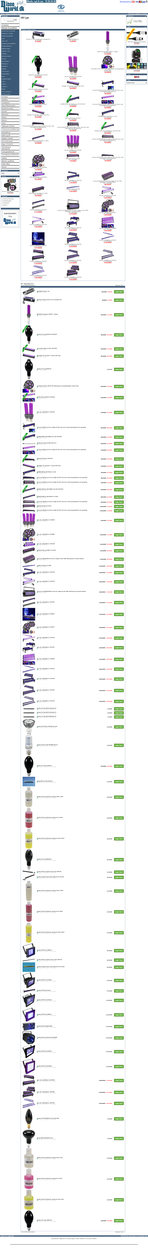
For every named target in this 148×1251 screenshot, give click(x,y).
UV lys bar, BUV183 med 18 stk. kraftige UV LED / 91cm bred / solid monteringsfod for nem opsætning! (107, 158)
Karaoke (4, 111)
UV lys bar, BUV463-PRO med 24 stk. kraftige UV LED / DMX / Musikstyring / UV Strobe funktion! (107, 181)
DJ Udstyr (5, 97)
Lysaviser (4, 84)
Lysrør (3, 38)
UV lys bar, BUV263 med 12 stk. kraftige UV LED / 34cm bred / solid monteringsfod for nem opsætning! (73, 128)
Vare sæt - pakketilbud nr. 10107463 (73, 277)
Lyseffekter (4, 53)
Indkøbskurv (138, 13)
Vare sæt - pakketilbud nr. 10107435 (107, 195)
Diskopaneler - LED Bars (7, 33)
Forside (2, 13)
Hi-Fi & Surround (7, 141)
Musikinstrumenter (7, 108)
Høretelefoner (6, 132)
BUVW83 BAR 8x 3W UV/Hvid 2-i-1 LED (107, 116)
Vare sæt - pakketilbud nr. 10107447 (38, 209)
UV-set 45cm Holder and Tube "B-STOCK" (38, 89)
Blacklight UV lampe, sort (73, 39)
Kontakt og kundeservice (8, 198)
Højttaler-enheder (7, 138)
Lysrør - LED (4, 41)
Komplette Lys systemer (7, 36)
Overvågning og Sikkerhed (10, 154)
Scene (4, 123)
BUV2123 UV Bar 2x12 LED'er (73, 158)
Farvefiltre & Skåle (6, 79)
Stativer (4, 117)
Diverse (4, 167)
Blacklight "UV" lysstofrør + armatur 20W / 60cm (38, 114)
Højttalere (5, 99)
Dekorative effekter (6, 56)
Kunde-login (131, 13)
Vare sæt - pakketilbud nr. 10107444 (107, 260)
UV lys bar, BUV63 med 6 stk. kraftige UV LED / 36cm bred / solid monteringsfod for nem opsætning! (108, 91)
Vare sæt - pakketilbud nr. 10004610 (38, 245)
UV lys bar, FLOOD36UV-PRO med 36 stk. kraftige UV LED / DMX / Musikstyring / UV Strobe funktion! (72, 211)
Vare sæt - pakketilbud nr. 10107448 (38, 177)
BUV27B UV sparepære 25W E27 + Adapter (107, 51)
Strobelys (4, 68)
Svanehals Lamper (6, 94)
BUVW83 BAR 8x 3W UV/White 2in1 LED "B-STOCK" (73, 104)
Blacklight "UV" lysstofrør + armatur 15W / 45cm (73, 86)
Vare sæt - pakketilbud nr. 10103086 (38, 167)
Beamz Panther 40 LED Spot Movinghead (137, 69)
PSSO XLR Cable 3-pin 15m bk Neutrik (137, 41)
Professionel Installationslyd (10, 129)
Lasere (3, 76)
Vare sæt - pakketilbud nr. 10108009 (10, 191)
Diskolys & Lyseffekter (11, 13)
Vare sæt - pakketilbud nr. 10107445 (73, 244)
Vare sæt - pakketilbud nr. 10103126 (73, 76)
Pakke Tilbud (6, 164)
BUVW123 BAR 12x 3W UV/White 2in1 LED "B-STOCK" (108, 130)
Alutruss (4, 120)
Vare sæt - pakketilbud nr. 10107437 (73, 227)
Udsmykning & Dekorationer (6, 148)
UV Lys (20, 13)
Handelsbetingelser (6, 200)
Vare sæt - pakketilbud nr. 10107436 (38, 224)
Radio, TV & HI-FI (7, 144)
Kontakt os (4, 204)
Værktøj (4, 158)
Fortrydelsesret (5, 202)
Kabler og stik (6, 135)
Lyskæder (4, 86)
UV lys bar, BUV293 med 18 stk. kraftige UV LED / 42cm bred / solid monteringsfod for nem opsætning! (107, 140)
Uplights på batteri (6, 48)
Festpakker (5, 25)
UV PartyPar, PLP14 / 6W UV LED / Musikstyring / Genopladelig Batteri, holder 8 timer (107, 69)
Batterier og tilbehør (8, 161)
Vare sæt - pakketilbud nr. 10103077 (107, 212)
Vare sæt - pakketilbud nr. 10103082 (73, 150)
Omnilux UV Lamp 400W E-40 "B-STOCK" (38, 74)
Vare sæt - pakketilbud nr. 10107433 (107, 240)
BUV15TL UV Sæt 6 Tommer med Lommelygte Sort (38, 39)
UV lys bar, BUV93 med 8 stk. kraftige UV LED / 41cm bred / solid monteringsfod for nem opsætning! (108, 105)
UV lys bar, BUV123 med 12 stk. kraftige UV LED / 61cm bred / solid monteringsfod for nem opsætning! (38, 126)
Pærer (3, 81)
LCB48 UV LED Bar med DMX (73, 189)
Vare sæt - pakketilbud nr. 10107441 (73, 260)
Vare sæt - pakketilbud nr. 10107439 (73, 180)
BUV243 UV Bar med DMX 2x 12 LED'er (38, 193)
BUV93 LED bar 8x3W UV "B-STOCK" (38, 104)
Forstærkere (5, 102)
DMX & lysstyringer (6, 91)
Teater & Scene (5, 71)
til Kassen (144, 13)
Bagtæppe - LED (5, 51)
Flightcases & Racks (8, 126)
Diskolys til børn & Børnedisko (8, 30)
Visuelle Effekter (5, 73)
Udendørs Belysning (6, 46)
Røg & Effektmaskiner (9, 105)
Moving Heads (5, 61)
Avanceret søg (10, 21)
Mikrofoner (5, 114)
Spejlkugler (4, 66)
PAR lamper (4, 63)
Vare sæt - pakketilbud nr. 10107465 (38, 261)
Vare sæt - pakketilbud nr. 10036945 (107, 228)
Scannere (4, 58)
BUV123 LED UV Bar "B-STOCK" (73, 118)
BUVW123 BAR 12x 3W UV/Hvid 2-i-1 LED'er (38, 140)
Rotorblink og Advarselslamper (9, 43)
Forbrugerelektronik (8, 151)
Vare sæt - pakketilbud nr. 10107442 (38, 275)
